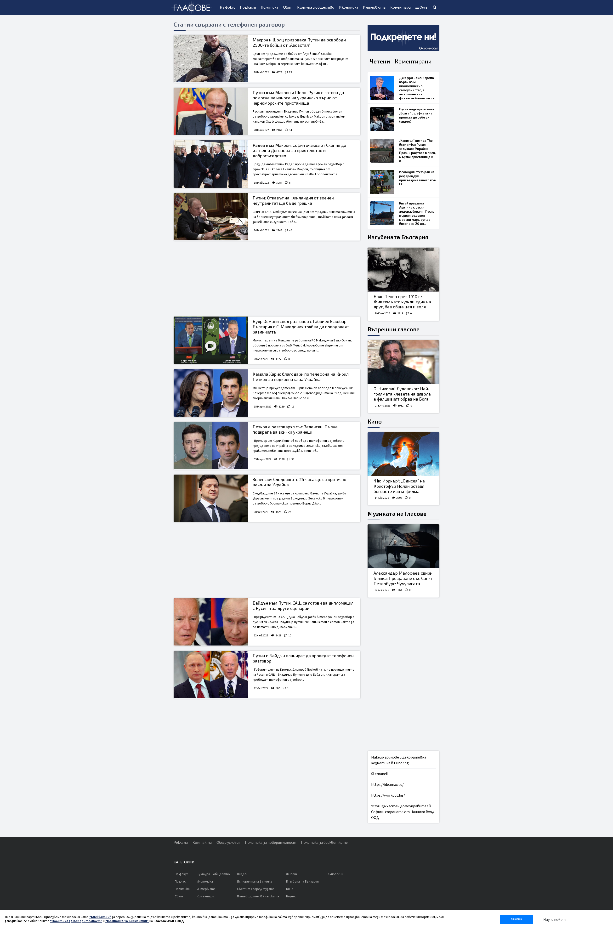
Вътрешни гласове (394, 329)
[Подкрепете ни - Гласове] (403, 38)
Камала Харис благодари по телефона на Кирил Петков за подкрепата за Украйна (301, 376)
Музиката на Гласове (397, 513)
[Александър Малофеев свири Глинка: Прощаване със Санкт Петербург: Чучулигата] (403, 546)
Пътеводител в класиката (258, 896)
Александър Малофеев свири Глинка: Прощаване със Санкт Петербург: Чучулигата (403, 578)
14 (290, 130)
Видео (242, 874)
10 (289, 636)
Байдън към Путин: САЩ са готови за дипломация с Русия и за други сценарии (303, 605)
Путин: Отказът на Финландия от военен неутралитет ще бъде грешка (293, 200)
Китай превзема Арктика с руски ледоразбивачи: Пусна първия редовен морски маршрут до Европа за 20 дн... (417, 213)
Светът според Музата (255, 889)
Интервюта (374, 7)
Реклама (181, 842)
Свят (287, 7)
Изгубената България (398, 236)
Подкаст (248, 7)
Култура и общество (315, 7)
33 (292, 459)
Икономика (348, 7)
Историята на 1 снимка (254, 881)
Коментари (400, 7)
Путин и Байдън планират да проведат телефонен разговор (303, 658)
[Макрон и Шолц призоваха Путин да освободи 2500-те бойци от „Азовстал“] (211, 58)
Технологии (334, 874)
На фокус (227, 7)
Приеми (516, 920)
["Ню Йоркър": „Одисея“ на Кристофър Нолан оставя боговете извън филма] (403, 454)
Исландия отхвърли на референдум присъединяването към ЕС (418, 178)
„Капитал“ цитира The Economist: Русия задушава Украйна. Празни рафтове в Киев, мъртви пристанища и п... (417, 151)
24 (289, 512)
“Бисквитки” (100, 917)
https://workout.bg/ (388, 795)
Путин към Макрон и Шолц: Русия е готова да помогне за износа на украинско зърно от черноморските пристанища (298, 97)
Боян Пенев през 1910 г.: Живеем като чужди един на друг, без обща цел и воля (402, 301)
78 (290, 72)
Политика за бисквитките (324, 842)
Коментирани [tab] (413, 61)
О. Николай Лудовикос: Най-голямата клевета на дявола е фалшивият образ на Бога (402, 394)
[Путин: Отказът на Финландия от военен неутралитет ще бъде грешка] (211, 216)
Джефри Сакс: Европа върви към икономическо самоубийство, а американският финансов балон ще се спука (416, 90)
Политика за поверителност (270, 842)
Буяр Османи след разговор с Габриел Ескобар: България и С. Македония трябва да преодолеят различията (301, 326)
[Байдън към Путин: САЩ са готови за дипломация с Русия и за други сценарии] (211, 622)
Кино (375, 421)
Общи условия (228, 842)
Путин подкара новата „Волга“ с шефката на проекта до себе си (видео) (416, 115)
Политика (269, 7)
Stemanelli (380, 773)
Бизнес (291, 896)
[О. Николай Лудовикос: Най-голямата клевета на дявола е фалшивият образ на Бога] (403, 362)
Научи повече (554, 919)
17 (292, 407)
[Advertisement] (267, 279)
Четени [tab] (380, 61)
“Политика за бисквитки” (127, 921)
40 (290, 230)
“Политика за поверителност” (76, 921)
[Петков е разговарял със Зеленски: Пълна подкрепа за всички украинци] (211, 445)
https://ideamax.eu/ (387, 784)
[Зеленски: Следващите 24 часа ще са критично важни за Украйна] (211, 498)
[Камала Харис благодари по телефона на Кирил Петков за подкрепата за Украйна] (211, 393)
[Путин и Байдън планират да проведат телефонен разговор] (211, 674)
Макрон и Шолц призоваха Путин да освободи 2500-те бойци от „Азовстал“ (299, 42)
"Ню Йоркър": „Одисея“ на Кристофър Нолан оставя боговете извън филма (399, 486)
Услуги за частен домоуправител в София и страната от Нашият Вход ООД (402, 812)
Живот (291, 874)
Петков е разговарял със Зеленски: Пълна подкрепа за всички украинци (295, 429)
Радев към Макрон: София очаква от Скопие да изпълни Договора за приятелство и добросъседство (299, 150)
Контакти (202, 842)
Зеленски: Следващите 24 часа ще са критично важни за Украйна (299, 482)
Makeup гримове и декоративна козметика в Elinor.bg (398, 760)
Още (423, 7)
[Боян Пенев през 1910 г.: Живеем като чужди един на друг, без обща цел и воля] (403, 270)
